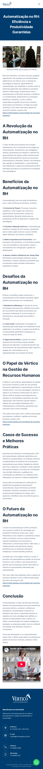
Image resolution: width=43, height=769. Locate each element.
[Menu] (39, 4)
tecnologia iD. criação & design (21, 766)
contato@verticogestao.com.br (20, 736)
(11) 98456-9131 (15, 755)
